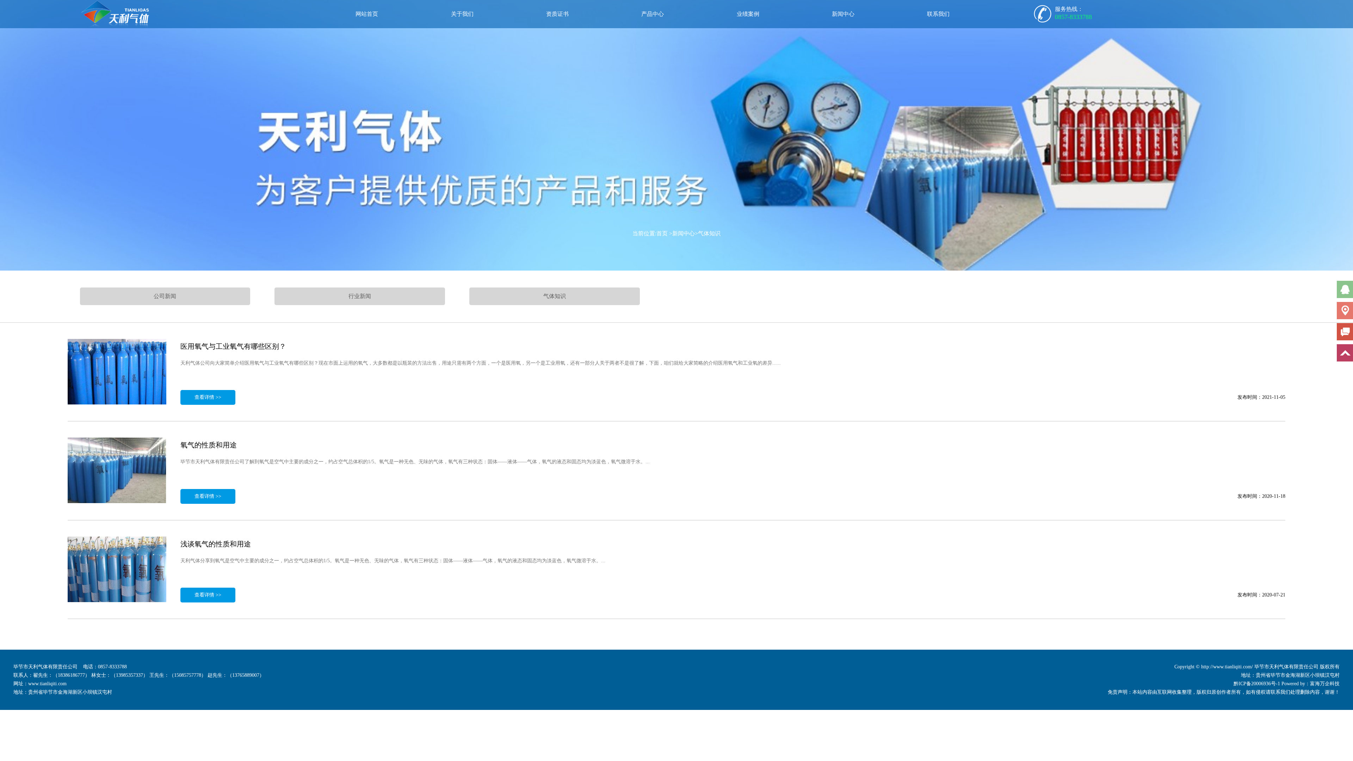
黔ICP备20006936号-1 (1257, 683)
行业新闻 (359, 296)
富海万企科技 (1325, 683)
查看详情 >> (207, 397)
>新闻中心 (682, 233)
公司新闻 (165, 296)
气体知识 (554, 296)
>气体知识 (708, 233)
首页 (662, 233)
